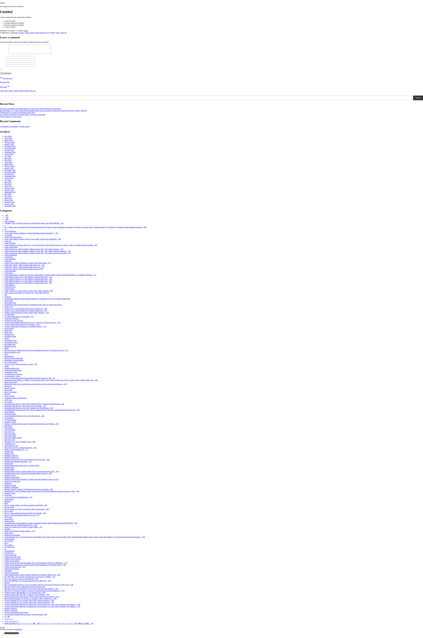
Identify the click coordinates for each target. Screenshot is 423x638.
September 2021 (10, 192)
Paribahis (7, 501)
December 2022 (10, 170)
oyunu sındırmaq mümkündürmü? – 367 (18, 497)
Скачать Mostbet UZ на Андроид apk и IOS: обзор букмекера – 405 (29, 600)
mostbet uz (8, 483)
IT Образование (10, 420)
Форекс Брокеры (10, 608)
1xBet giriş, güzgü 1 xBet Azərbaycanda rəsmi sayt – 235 (24, 265)
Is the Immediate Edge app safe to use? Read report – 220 (24, 416)
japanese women (10, 422)
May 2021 (8, 196)
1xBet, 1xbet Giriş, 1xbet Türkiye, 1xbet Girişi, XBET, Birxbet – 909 (28, 291)
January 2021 (9, 204)
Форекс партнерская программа (16, 612)
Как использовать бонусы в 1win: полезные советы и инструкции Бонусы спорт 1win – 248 (38, 585)
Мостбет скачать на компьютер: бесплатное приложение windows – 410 (31, 589)
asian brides (8, 301)
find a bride (8, 390)
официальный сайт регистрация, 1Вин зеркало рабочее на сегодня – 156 (31, 597)
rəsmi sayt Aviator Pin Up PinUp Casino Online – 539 (23, 527)
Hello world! (24, 126)
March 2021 (8, 200)
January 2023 (9, 168)
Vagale (2, 3)
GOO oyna (8, 400)
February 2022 (9, 188)
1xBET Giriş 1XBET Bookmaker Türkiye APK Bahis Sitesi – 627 (27, 263)
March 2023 (8, 164)
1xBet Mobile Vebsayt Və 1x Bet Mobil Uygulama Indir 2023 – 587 (28, 283)
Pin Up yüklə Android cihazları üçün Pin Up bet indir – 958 (25, 513)
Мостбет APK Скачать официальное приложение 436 (24, 587)
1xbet (57, 33)
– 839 (6, 219)
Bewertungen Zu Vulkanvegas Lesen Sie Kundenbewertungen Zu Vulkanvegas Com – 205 (36, 350)
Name (3, 57)
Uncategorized (9, 551)
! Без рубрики (9, 221)
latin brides (8, 426)
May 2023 (8, 160)
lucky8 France (9, 432)
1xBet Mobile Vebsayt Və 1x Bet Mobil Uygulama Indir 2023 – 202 (28, 279)
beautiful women (10, 336)
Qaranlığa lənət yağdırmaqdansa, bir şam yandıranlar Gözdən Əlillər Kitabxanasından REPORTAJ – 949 (40, 523)
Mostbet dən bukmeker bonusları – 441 (18, 461)
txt (5, 549)
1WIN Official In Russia (12, 237)
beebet (6, 338)
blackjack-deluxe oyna (12, 352)
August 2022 (8, 178)
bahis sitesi (8, 330)
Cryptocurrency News (12, 376)
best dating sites (9, 344)
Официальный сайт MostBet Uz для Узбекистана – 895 (24, 593)
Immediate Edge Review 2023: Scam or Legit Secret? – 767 (25, 406)
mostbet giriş (8, 463)
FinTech (7, 394)
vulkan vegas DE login (12, 557)
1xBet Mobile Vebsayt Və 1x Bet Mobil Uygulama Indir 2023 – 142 (28, 277)
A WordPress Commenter (9, 126)
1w (5, 229)
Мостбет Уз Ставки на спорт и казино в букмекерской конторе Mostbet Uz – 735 (34, 591)
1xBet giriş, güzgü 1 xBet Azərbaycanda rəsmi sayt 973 (30, 33)
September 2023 (10, 152)
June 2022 (8, 182)
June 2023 (8, 158)
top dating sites (9, 547)
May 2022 (8, 184)
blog (5, 354)
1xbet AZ (63, 33)
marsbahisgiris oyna (11, 446)
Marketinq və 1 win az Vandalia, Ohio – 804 (19, 442)
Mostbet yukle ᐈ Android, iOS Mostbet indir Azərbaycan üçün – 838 (28, 489)
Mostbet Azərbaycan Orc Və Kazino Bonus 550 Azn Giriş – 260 (26, 459)
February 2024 (9, 142)
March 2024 (8, 140)
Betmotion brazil (10, 346)
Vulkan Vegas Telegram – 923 (14, 567)
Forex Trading (9, 396)
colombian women (10, 372)
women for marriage (11, 573)
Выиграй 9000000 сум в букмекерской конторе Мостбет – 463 (27, 581)
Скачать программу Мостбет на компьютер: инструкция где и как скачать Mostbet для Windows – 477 (42, 606)
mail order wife (9, 440)
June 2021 (8, 194)
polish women (9, 521)
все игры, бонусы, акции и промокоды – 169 (21, 579)
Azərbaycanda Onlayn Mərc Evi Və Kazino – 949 (21, 324)
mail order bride (9, 434)
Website (3, 65)
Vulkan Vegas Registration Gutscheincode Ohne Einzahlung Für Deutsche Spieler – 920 (35, 565)
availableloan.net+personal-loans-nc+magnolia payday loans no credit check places (33, 305)
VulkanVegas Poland (11, 569)
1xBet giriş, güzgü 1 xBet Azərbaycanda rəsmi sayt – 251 (24, 267)
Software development (12, 535)
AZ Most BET (9, 315)
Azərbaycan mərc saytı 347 (13, 320)
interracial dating (10, 414)
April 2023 (8, 162)
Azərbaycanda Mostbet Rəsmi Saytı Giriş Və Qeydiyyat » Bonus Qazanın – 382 (32, 322)
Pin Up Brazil (9, 507)
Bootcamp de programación (14, 360)
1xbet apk (7, 241)
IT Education (9, 418)
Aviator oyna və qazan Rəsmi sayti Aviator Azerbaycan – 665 (25, 311)
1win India (8, 235)
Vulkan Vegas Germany (12, 559)
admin (26, 31)
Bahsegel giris (9, 334)
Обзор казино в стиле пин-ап (11, 116)
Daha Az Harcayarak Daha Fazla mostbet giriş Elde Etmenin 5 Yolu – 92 (29, 378)
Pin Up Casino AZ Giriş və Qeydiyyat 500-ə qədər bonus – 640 (26, 509)
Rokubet (7, 529)
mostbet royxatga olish (12, 481)
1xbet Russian (9, 289)
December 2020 (10, 206)
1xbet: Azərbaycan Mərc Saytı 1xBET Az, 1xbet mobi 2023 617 (26, 293)
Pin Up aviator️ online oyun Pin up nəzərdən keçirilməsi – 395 (25, 505)
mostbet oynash (9, 475)
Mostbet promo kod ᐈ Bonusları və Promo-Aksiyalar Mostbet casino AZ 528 (31, 479)
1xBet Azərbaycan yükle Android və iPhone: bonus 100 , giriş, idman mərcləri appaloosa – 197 (37, 251)
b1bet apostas (9, 328)
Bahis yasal (8, 332)
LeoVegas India (9, 430)
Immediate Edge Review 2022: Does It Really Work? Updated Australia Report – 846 (34, 404)
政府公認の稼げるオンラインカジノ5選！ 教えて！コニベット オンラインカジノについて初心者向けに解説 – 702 (48, 623)
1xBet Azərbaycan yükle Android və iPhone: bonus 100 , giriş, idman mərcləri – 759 (33, 249)
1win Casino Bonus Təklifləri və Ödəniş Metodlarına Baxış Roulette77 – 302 (31, 233)
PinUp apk (8, 517)
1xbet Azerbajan (10, 243)
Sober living (8, 533)
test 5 (6, 543)
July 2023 (7, 156)
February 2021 (9, 202)
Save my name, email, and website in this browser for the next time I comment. (30, 69)
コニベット (8, 619)
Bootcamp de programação (13, 358)
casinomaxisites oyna (11, 368)
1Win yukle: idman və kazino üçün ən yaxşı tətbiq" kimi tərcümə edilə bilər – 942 (32, 239)
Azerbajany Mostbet (11, 318)
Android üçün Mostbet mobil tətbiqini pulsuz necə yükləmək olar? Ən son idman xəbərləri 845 (37, 299)
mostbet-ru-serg (9, 493)
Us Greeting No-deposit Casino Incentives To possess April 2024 (22, 115)
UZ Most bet (8, 553)
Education (7, 386)
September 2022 (10, 176)
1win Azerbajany (10, 231)
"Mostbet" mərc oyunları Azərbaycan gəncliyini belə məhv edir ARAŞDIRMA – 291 (34, 223)
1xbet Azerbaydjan (11, 247)
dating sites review (10, 382)
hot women (8, 402)
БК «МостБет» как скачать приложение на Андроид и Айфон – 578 (29, 577)
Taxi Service (8, 541)
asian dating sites (10, 303)
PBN (6, 503)
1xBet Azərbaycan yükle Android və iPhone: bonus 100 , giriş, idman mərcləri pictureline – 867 (37, 253)
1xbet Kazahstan (10, 271)
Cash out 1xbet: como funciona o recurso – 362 (20, 364)
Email (2, 61)
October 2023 (9, 150)
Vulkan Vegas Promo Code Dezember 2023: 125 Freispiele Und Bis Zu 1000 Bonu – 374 (35, 563)
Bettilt (6, 348)
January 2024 (9, 144)
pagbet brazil (8, 499)
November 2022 (10, 172)
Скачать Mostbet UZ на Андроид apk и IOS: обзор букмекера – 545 (29, 602)
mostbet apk (8, 452)
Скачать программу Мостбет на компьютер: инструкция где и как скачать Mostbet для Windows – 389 (42, 604)
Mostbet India (9, 467)
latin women (8, 428)
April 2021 (8, 198)
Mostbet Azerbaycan (11, 458)
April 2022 (8, 186)
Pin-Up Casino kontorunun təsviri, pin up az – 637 (22, 515)
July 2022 (7, 180)
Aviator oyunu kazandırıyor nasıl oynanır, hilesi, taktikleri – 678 (26, 313)
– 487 (6, 215)
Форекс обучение (10, 610)
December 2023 (10, 146)
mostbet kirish (9, 469)
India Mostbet (9, 412)
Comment (4, 53)
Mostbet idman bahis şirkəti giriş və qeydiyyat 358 (21, 465)
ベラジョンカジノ (11, 621)
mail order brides (10, 436)
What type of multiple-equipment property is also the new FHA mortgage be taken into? (30, 109)
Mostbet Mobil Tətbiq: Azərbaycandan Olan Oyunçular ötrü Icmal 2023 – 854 (31, 471)
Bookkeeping (9, 356)
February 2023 (9, 166)
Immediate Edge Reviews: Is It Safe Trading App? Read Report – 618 (28, 408)
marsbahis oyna (9, 444)
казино (7, 583)
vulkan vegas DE (10, 555)
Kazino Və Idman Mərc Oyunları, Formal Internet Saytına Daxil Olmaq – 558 (31, 424)
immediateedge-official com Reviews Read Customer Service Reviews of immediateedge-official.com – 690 (42, 410)
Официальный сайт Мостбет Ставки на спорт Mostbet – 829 (26, 595)
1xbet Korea (8, 273)
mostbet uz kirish (10, 485)
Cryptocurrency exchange (13, 374)
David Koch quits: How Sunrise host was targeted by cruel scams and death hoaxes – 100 (35, 384)
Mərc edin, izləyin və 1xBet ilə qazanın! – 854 (20, 448)
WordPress (18, 629)
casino (6, 366)
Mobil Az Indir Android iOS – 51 (16, 450)
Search (2, 94)
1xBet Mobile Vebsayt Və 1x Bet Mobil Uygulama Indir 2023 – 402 (28, 281)
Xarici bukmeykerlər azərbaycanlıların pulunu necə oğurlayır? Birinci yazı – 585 (32, 575)
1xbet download (10, 259)
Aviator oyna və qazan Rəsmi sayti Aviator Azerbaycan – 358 (25, 309)
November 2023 (10, 148)
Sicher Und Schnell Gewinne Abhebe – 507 (19, 531)
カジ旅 (7, 616)
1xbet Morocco (9, 285)
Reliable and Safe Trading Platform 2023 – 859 (20, 525)
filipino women (9, 388)
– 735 (6, 217)
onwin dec (8, 495)
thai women (8, 545)
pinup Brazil (8, 519)
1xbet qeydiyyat (10, 287)
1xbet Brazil (8, 257)
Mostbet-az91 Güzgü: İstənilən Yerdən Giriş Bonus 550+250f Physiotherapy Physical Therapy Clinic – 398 (41, 491)
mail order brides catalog (12, 438)
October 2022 (9, 174)
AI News (7, 297)
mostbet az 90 (9, 454)
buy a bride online (10, 362)
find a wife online (10, 392)
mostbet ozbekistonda (11, 477)
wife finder (8, 571)
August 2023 (8, 154)
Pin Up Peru (8, 511)
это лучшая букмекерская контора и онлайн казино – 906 (25, 614)
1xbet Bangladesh (10, 255)
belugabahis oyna (10, 340)
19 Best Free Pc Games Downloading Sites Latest (17, 113)
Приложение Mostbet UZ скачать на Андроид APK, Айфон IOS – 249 (30, 598)
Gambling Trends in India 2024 (15, 398)
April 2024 (8, 138)
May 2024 (8, 136)
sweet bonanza (9, 539)
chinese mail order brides (13, 370)
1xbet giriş (8, 261)
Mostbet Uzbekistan (11, 487)
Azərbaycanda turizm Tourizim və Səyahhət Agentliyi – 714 (25, 326)
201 (5, 295)
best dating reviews (11, 342)
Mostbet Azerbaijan (11, 456)
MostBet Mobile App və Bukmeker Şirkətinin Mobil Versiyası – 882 (28, 473)
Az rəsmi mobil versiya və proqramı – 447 (19, 317)
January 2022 (9, 190)
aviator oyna (8, 307)
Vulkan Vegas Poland (11, 561)
